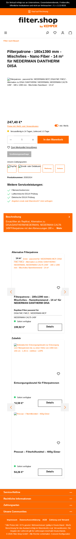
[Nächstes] (65, 292)
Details (50, 326)
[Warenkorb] (70, 33)
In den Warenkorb (53, 139)
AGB (44, 520)
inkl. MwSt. (62, 126)
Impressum (12, 520)
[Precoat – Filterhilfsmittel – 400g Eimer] (38, 430)
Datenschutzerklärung (30, 520)
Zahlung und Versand (59, 520)
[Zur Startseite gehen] (38, 22)
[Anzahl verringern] (10, 140)
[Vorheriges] (11, 292)
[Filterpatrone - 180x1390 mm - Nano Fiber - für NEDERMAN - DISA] (38, 97)
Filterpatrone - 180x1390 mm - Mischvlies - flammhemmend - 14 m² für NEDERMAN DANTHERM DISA (37, 299)
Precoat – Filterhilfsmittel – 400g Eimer (37, 451)
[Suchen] (47, 33)
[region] (38, 97)
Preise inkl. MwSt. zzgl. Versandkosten (23, 126)
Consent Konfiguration (60, 534)
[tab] (38, 222)
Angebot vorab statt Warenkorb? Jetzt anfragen (32, 201)
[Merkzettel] (55, 33)
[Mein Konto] (63, 33)
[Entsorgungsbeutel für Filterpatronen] (38, 361)
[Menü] (6, 33)
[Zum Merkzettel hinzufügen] (58, 288)
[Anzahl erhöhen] (33, 140)
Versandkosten (60, 528)
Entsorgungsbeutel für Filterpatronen (36, 382)
